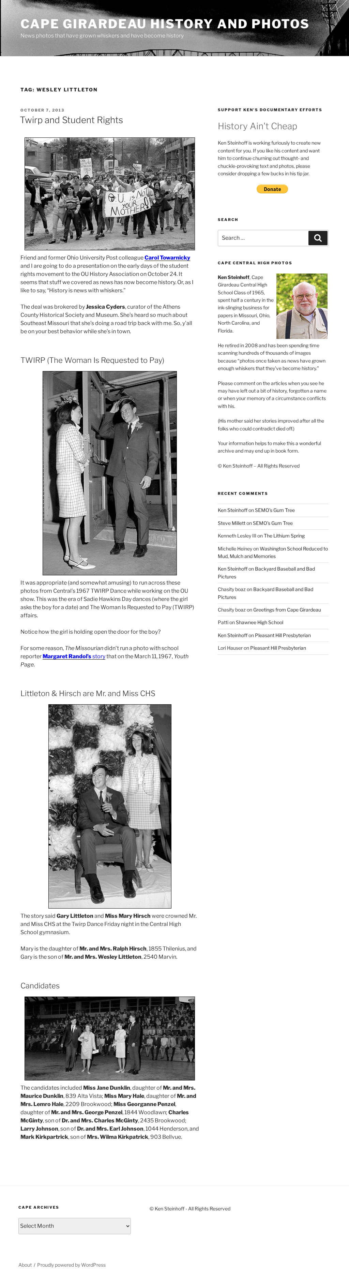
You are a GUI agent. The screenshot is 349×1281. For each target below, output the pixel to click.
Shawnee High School (259, 622)
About (25, 1265)
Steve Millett (231, 523)
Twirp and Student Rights (71, 120)
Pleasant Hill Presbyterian (283, 635)
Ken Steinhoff (232, 510)
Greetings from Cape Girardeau (287, 610)
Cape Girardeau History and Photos (165, 23)
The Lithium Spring (284, 536)
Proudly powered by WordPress (71, 1265)
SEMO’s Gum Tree (275, 510)
